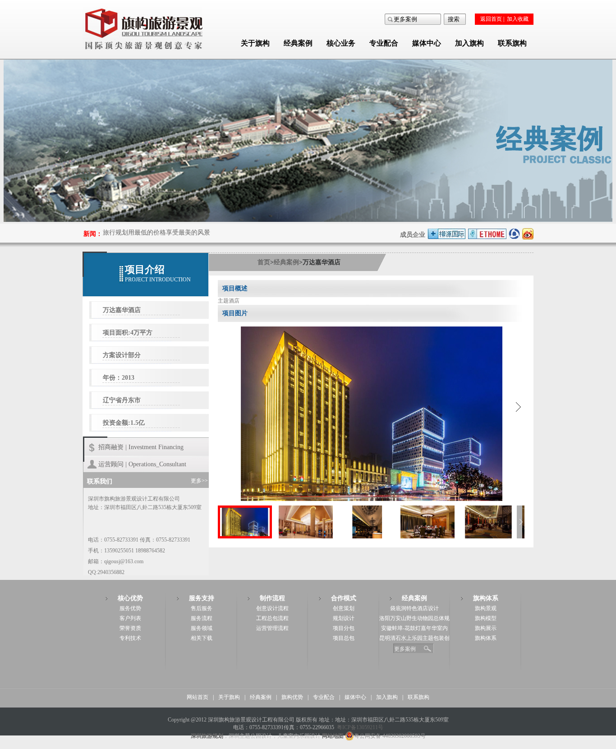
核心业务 (340, 43)
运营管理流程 (272, 628)
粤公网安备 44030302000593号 (390, 736)
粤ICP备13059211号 (360, 727)
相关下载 (201, 638)
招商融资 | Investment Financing (141, 447)
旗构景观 (485, 608)
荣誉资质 (130, 628)
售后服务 (201, 608)
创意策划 (343, 608)
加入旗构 (469, 43)
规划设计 (343, 618)
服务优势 (130, 608)
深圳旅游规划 (207, 736)
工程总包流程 (272, 618)
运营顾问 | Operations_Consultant (142, 464)
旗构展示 (485, 628)
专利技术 (130, 638)
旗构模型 (485, 618)
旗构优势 (292, 697)
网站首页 (197, 697)
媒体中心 (426, 43)
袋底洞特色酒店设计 (414, 608)
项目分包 (343, 628)
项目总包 (343, 638)
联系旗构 (512, 43)
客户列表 (130, 618)
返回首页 (491, 19)
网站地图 (333, 736)
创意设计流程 (272, 608)
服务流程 (201, 618)
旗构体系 (485, 638)
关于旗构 (255, 43)
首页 (263, 262)
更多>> (199, 481)
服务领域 (201, 628)
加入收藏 (518, 19)
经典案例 (298, 43)
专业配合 (383, 43)
